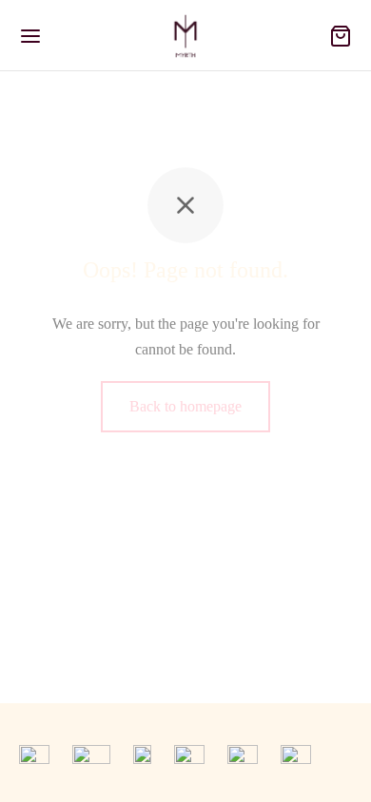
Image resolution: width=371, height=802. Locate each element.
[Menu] (30, 36)
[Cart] (340, 36)
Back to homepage (185, 406)
